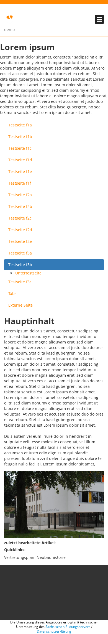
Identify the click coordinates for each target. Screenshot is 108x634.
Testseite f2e (20, 241)
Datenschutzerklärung (54, 631)
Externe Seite (20, 305)
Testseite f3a (20, 253)
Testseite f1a (20, 125)
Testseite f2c (20, 218)
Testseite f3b (20, 264)
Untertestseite (28, 273)
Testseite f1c (20, 148)
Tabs (12, 293)
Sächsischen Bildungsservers (67, 627)
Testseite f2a (20, 194)
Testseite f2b (20, 206)
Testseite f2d (20, 229)
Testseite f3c (20, 281)
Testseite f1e (20, 171)
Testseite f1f (19, 183)
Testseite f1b (20, 136)
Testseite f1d (20, 159)
